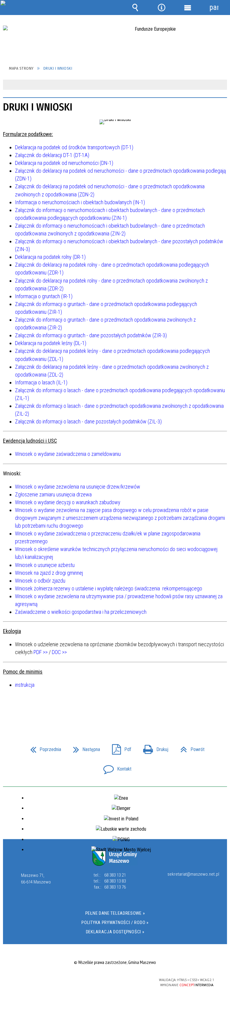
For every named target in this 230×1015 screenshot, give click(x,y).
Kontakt (115, 767)
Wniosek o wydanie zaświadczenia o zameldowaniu (68, 454)
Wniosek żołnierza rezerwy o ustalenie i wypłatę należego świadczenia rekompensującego (108, 588)
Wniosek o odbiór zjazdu (40, 580)
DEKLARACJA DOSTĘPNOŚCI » (115, 932)
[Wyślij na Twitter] (114, 711)
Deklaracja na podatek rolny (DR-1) (50, 257)
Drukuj (153, 747)
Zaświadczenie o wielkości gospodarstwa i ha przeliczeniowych (80, 612)
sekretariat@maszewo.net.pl (193, 874)
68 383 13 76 (115, 887)
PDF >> (41, 652)
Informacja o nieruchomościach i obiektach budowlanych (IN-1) (80, 202)
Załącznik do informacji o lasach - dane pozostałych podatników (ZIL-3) (88, 421)
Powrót (190, 747)
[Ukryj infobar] (222, 85)
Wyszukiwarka (135, 7)
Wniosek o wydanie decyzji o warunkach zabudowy (67, 502)
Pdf (119, 747)
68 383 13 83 (115, 881)
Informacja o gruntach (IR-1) (43, 296)
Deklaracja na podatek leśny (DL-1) (50, 343)
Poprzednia (43, 747)
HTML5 (101, 980)
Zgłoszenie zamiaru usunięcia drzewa (53, 494)
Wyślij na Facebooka (103, 711)
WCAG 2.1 (129, 980)
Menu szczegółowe (187, 7)
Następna (84, 747)
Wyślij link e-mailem (125, 711)
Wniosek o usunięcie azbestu (45, 565)
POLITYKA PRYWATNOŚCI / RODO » (114, 922)
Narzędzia (161, 7)
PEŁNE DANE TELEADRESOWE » (115, 913)
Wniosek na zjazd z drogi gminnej (49, 573)
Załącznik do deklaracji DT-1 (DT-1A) (52, 155)
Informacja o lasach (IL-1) (41, 382)
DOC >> (59, 652)
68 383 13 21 (115, 875)
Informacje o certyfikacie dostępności (39, 980)
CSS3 (110, 980)
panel (213, 7)
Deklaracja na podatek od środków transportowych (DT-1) (74, 147)
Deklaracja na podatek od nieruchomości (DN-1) (64, 163)
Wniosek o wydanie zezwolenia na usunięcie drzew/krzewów (77, 486)
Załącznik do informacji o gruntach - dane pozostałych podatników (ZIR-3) (91, 335)
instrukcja (24, 685)
